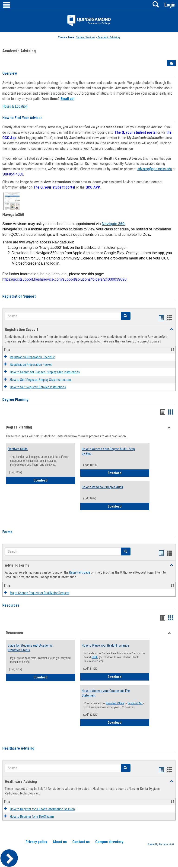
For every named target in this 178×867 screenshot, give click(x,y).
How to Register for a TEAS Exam (32, 817)
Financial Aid (135, 703)
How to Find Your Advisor (22, 118)
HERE (95, 657)
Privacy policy (36, 842)
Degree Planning (15, 399)
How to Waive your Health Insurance (105, 645)
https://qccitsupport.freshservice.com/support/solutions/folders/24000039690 (64, 279)
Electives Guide (18, 449)
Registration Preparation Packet (31, 364)
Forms (7, 532)
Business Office (115, 703)
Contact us (81, 842)
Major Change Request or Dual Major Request (39, 593)
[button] (125, 316)
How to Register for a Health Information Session (42, 809)
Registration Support (19, 296)
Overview (9, 73)
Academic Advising (109, 37)
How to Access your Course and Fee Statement (106, 693)
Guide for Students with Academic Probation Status (30, 648)
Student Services (85, 37)
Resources (10, 605)
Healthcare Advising (18, 748)
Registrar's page (79, 572)
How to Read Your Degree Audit (102, 487)
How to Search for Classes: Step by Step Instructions (45, 372)
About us (60, 842)
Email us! (67, 98)
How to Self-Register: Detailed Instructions (38, 387)
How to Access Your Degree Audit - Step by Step (108, 451)
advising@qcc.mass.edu (154, 169)
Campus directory (109, 842)
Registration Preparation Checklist (32, 357)
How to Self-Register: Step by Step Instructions (41, 380)
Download (51, 480)
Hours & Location (14, 106)
